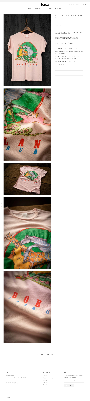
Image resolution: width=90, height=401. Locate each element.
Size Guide (45, 382)
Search (77, 4)
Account (71, 4)
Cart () (84, 4)
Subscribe (69, 385)
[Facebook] (59, 64)
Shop (29, 8)
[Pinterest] (63, 64)
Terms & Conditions (48, 385)
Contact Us (45, 375)
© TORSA (8, 397)
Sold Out (69, 74)
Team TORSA (58, 8)
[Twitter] (61, 64)
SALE (44, 8)
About (50, 8)
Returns (45, 380)
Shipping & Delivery (48, 378)
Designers (37, 8)
